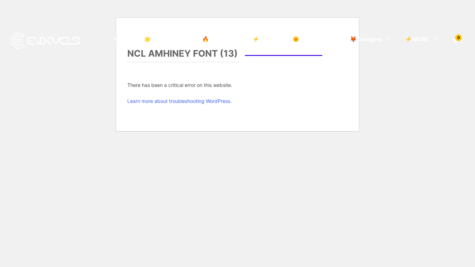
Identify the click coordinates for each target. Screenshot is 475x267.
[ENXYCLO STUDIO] (45, 40)
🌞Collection (309, 38)
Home (122, 38)
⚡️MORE (417, 38)
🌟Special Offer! (166, 38)
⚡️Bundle (265, 38)
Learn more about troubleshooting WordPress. (179, 101)
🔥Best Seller (220, 38)
